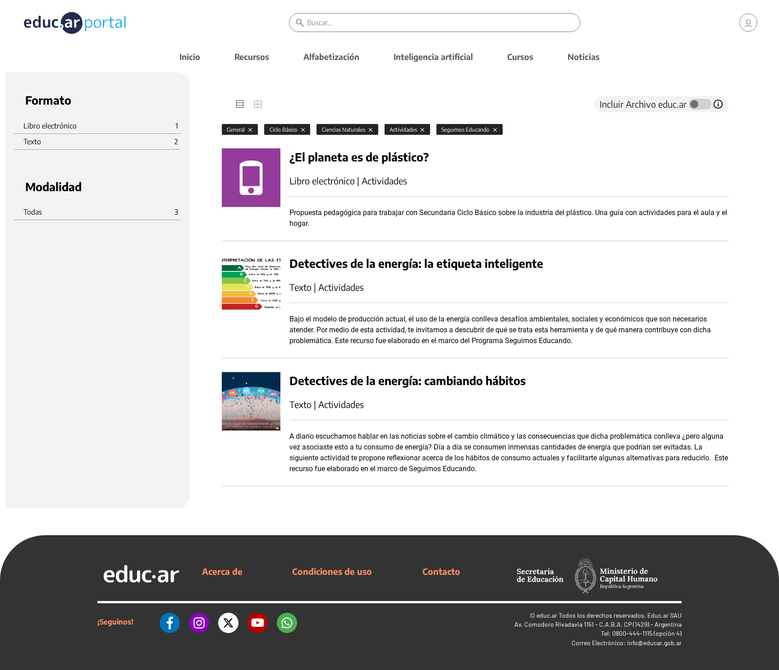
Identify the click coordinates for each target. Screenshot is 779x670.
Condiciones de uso (332, 571)
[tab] (240, 104)
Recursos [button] (251, 56)
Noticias (584, 56)
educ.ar (546, 615)
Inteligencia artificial (433, 56)
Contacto (441, 571)
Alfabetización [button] (331, 56)
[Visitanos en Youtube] (257, 621)
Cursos (520, 56)
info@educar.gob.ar (654, 643)
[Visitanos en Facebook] (170, 621)
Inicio (189, 56)
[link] (748, 23)
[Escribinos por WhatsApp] (287, 621)
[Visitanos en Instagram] (199, 621)
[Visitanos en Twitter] (228, 621)
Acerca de (222, 571)
